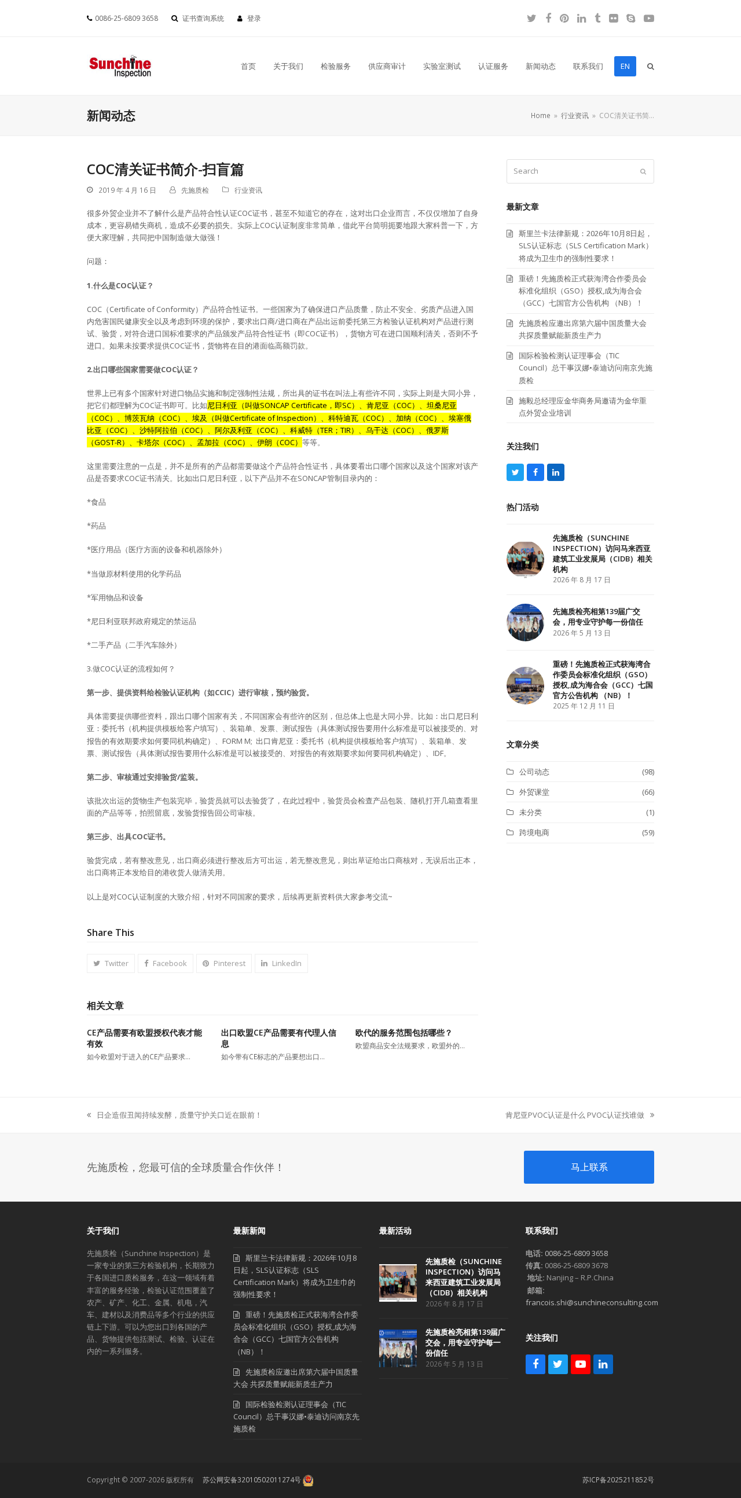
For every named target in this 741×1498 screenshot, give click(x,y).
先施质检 (195, 190)
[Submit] (643, 171)
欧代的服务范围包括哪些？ (404, 1032)
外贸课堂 (534, 792)
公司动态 (534, 771)
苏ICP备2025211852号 (618, 1480)
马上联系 (589, 1167)
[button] (651, 66)
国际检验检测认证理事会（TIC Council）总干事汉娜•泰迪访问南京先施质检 (296, 1416)
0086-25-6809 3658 (576, 1253)
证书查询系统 (203, 18)
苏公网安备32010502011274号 (252, 1480)
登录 (254, 18)
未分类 (530, 812)
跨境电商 (534, 832)
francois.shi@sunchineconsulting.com (592, 1302)
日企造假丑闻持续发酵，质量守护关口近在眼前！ (174, 1115)
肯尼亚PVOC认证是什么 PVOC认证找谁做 (574, 1115)
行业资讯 (248, 190)
